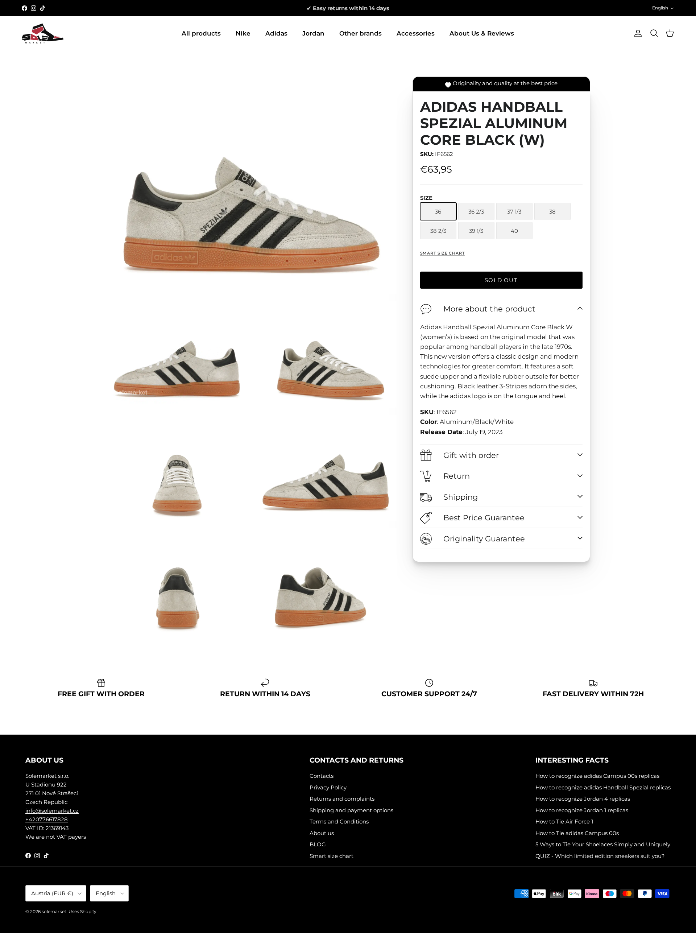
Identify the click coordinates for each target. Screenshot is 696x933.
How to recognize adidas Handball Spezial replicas (603, 787)
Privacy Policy (328, 787)
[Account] (636, 33)
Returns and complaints (342, 798)
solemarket (54, 911)
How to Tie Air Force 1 (564, 821)
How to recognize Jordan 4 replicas (582, 798)
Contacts (322, 775)
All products (201, 33)
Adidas (276, 33)
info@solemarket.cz (52, 810)
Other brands (360, 33)
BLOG (318, 844)
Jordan (313, 33)
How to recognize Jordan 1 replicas (581, 810)
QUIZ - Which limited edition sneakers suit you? (600, 856)
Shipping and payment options (351, 810)
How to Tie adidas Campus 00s (577, 833)
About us (322, 833)
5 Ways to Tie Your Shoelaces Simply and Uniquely (602, 844)
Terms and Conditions (339, 821)
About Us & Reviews (482, 33)
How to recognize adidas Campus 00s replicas (597, 775)
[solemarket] (42, 34)
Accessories (416, 33)
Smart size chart (442, 253)
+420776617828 (46, 819)
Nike (243, 33)
